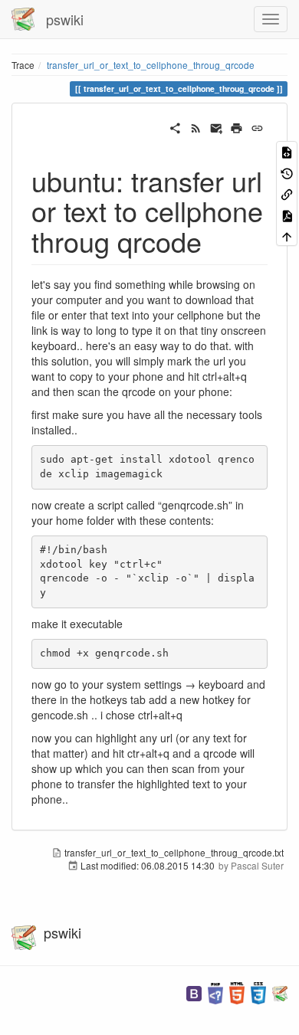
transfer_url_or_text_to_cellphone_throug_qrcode (151, 64)
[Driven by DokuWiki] (280, 991)
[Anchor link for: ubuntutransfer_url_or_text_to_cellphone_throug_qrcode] (216, 240)
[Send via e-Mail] (216, 126)
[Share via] (175, 126)
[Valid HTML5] (237, 991)
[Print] (236, 126)
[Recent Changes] (195, 126)
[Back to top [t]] (287, 235)
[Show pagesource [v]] (287, 151)
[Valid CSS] (258, 991)
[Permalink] (257, 126)
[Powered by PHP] (215, 991)
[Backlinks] (287, 193)
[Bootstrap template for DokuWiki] (194, 991)
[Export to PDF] (287, 214)
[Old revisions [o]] (287, 172)
